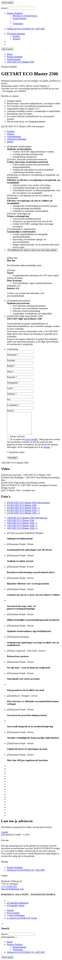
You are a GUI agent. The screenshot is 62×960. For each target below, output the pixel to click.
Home (10, 54)
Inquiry (10, 141)
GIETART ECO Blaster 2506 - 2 (22, 523)
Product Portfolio (14, 13)
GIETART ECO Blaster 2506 (20, 62)
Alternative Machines (16, 139)
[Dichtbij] (2, 923)
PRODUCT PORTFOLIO (25, 16)
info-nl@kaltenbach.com (12, 889)
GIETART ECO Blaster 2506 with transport (27, 518)
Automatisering (14, 136)
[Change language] (16, 33)
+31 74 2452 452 (9, 886)
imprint (47, 447)
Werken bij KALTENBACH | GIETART (26, 29)
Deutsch (16, 39)
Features (11, 131)
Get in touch (7, 3)
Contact (4, 832)
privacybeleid (31, 439)
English (16, 36)
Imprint (10, 910)
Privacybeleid (13, 913)
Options (10, 134)
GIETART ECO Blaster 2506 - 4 (22, 528)
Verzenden (12, 458)
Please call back (17, 436)
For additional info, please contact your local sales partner (32, 250)
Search (4, 8)
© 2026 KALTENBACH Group (22, 918)
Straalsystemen (19, 18)
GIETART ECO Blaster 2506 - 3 (22, 525)
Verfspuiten (18, 23)
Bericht (10, 410)
